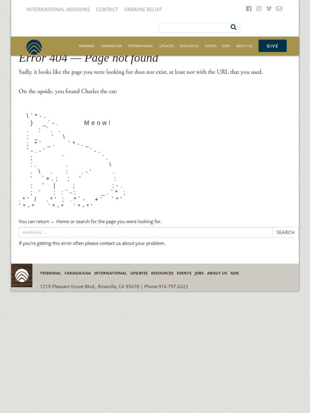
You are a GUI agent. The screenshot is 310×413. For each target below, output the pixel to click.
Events (210, 46)
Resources (189, 46)
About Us (244, 46)
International (140, 46)
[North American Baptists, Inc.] (34, 47)
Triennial (86, 46)
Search (285, 232)
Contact (107, 9)
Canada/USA (111, 46)
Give (273, 46)
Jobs (226, 46)
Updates (166, 46)
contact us (110, 243)
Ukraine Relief (143, 9)
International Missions (58, 9)
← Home (60, 221)
